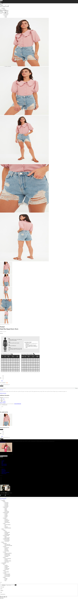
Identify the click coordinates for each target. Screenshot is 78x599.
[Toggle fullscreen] (2, 596)
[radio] (3, 375)
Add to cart (1, 429)
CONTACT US (3, 471)
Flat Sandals (6, 533)
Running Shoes (7, 541)
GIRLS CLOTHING (4, 465)
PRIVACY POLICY (4, 473)
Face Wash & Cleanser (8, 560)
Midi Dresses (6, 10)
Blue (3, 398)
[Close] (0, 583)
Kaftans (6, 509)
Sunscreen (6, 559)
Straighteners (6, 556)
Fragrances (4, 546)
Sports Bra (6, 519)
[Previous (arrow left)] (1, 598)
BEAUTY (3, 542)
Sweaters (6, 514)
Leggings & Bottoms (7, 524)
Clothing (3, 324)
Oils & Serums (7, 561)
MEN (0, 1)
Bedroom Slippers (7, 537)
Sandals (4, 530)
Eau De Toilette (7, 550)
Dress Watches (7, 571)
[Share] (4, 596)
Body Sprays (6, 549)
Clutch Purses (7, 569)
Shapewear (6, 526)
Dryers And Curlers (7, 555)
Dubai (7, 382)
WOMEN (1, 0)
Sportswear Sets (7, 520)
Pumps (6, 531)
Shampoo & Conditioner (8, 553)
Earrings (6, 579)
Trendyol (4, 401)
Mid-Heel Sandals (7, 532)
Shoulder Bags (7, 566)
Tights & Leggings (7, 522)
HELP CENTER (4, 470)
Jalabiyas (6, 510)
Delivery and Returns (3, 402)
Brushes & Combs (7, 554)
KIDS (0, 2)
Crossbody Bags (7, 568)
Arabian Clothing (5, 14)
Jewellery (4, 577)
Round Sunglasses (7, 576)
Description (1, 389)
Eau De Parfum (7, 547)
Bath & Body (5, 543)
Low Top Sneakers (7, 539)
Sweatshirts (6, 515)
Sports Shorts (6, 521)
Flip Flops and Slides (6, 535)
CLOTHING (3, 8)
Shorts (5, 324)
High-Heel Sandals (7, 534)
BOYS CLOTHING (4, 464)
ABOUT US (3, 469)
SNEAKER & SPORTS (6, 538)
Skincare (4, 557)
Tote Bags (6, 565)
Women (1, 324)
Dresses (4, 9)
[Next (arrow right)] (2, 598)
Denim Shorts (8, 324)
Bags (4, 564)
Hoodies (6, 516)
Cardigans (6, 513)
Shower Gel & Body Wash (8, 545)
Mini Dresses (6, 11)
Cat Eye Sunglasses (7, 575)
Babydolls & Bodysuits (8, 527)
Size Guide (1, 333)
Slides (5, 536)
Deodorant (6, 548)
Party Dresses (6, 13)
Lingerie (4, 523)
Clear (2, 380)
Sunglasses (4, 572)
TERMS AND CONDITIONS (5, 472)
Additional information (3, 393)
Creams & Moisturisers (8, 558)
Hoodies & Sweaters (6, 512)
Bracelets (6, 578)
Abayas (6, 15)
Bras (5, 525)
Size (0, 377)
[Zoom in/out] (1, 596)
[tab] (39, 389)
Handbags (6, 567)
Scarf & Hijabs (7, 511)
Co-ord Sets (6, 12)
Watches (4, 570)
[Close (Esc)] (6, 596)
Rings (5, 580)
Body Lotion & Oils (7, 544)
